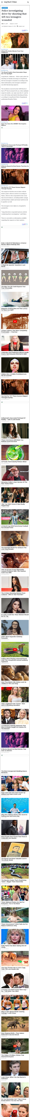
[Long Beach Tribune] (10, 2)
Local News (4, 7)
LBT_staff (5, 23)
